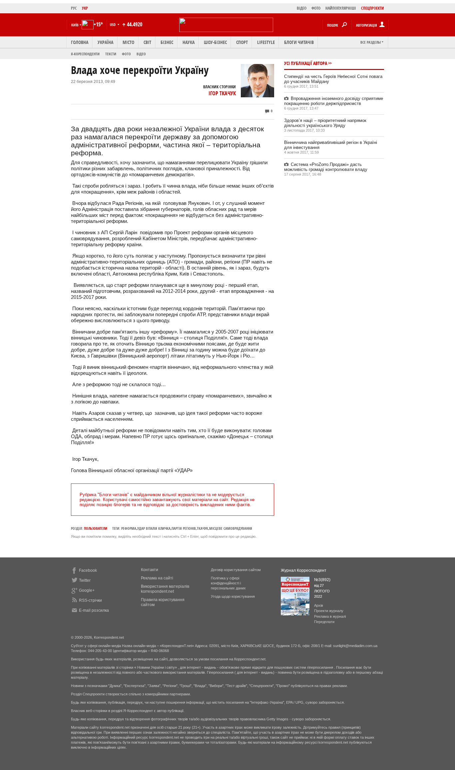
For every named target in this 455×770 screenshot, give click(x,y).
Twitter (85, 580)
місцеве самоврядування (230, 528)
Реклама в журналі (330, 616)
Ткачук (202, 528)
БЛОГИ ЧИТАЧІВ (299, 42)
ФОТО (315, 8)
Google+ (87, 590)
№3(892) (322, 579)
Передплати (324, 622)
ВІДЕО (301, 8)
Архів (318, 605)
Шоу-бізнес (215, 42)
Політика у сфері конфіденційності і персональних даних (228, 583)
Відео (141, 53)
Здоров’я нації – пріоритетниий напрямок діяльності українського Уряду (325, 123)
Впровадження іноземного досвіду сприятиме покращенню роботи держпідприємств (333, 101)
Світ (147, 42)
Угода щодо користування (233, 596)
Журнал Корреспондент (303, 570)
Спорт (242, 42)
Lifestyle (266, 42)
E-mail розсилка (94, 610)
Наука (189, 42)
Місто (128, 42)
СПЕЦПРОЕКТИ (372, 8)
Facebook (88, 570)
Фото (126, 53)
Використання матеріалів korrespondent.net (165, 589)
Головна (79, 42)
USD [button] (113, 24)
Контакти (149, 569)
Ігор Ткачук (222, 93)
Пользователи (95, 528)
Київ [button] (75, 24)
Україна (105, 42)
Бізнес (167, 42)
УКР (85, 8)
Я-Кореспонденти (85, 53)
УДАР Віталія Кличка (154, 528)
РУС (74, 8)
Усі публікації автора (305, 63)
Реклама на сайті (157, 578)
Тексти (110, 53)
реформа (128, 528)
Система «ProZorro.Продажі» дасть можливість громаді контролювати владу (325, 167)
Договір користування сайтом (236, 570)
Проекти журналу (328, 611)
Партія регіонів (184, 528)
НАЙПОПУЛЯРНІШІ (340, 8)
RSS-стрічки (90, 600)
